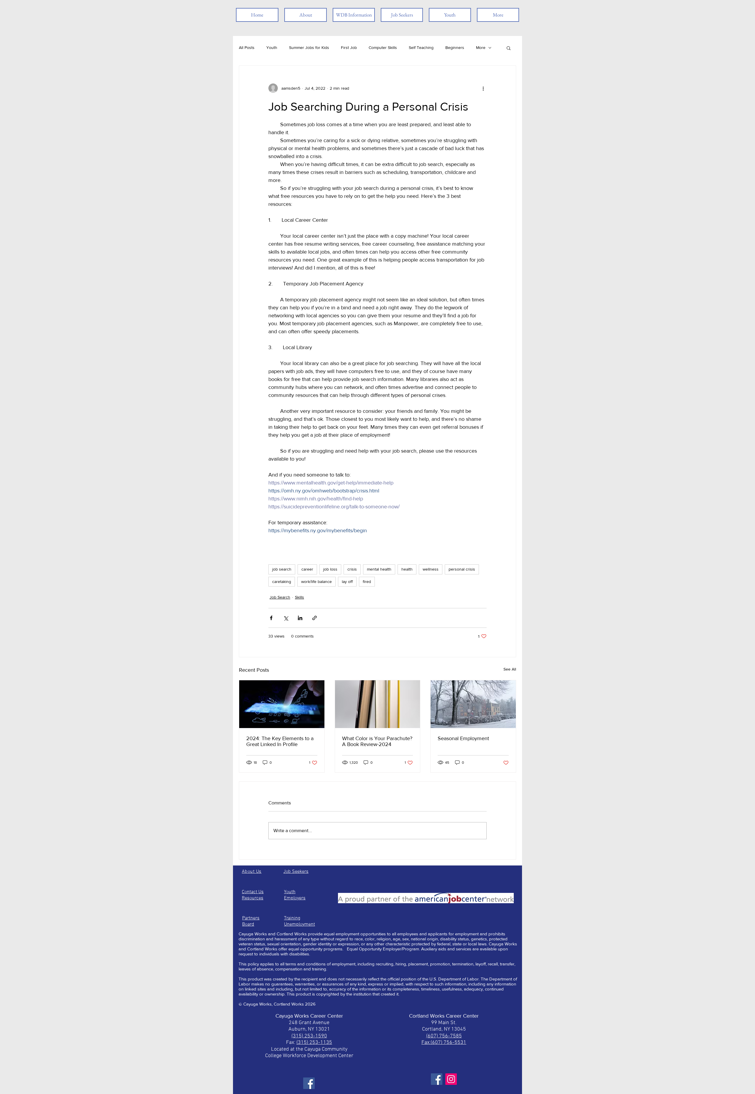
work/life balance (316, 581)
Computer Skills (383, 47)
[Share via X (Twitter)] (285, 618)
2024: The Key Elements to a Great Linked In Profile (280, 741)
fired (367, 581)
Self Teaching (421, 47)
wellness (431, 569)
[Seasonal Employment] (473, 704)
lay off (347, 581)
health (407, 569)
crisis (352, 569)
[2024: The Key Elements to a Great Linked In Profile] (281, 704)
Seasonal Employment (463, 738)
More (480, 47)
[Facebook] (309, 1083)
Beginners (454, 47)
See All (509, 669)
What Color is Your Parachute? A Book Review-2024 (377, 741)
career (307, 569)
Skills (299, 597)
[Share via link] (314, 618)
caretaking (281, 581)
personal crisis (462, 569)
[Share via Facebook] (271, 618)
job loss (330, 569)
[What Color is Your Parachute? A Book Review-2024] (377, 704)
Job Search (280, 597)
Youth (271, 47)
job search (281, 569)
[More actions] (483, 88)
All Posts (247, 47)
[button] (508, 47)
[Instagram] (451, 1079)
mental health (379, 569)
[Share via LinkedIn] (300, 618)
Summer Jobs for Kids (309, 47)
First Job (349, 47)
